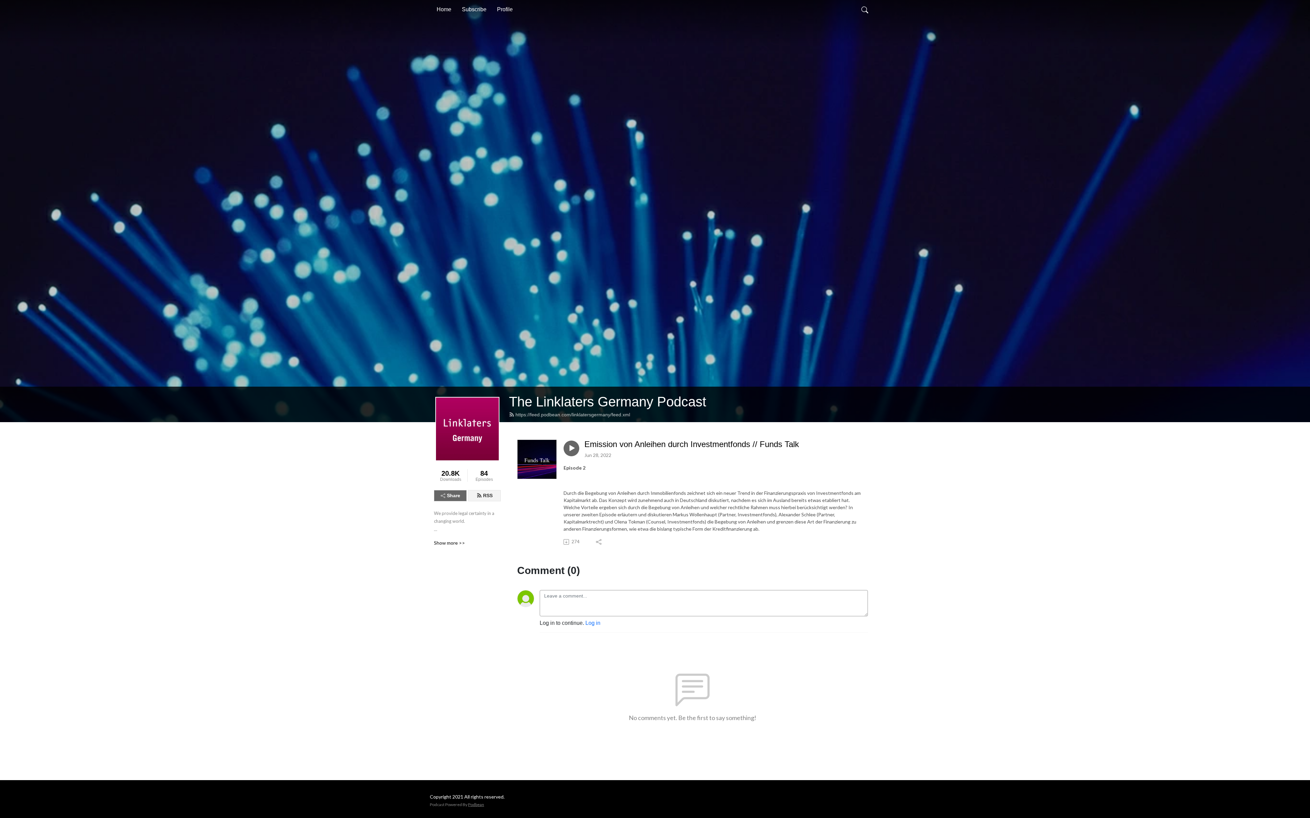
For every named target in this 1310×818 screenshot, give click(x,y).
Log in (592, 623)
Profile (505, 9)
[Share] (599, 542)
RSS (488, 495)
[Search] (865, 9)
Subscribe (474, 9)
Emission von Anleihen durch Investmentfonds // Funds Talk (691, 444)
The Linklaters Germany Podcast (607, 401)
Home (444, 9)
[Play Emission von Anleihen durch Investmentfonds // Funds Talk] (571, 448)
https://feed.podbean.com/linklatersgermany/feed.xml (572, 414)
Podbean (476, 804)
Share (453, 495)
